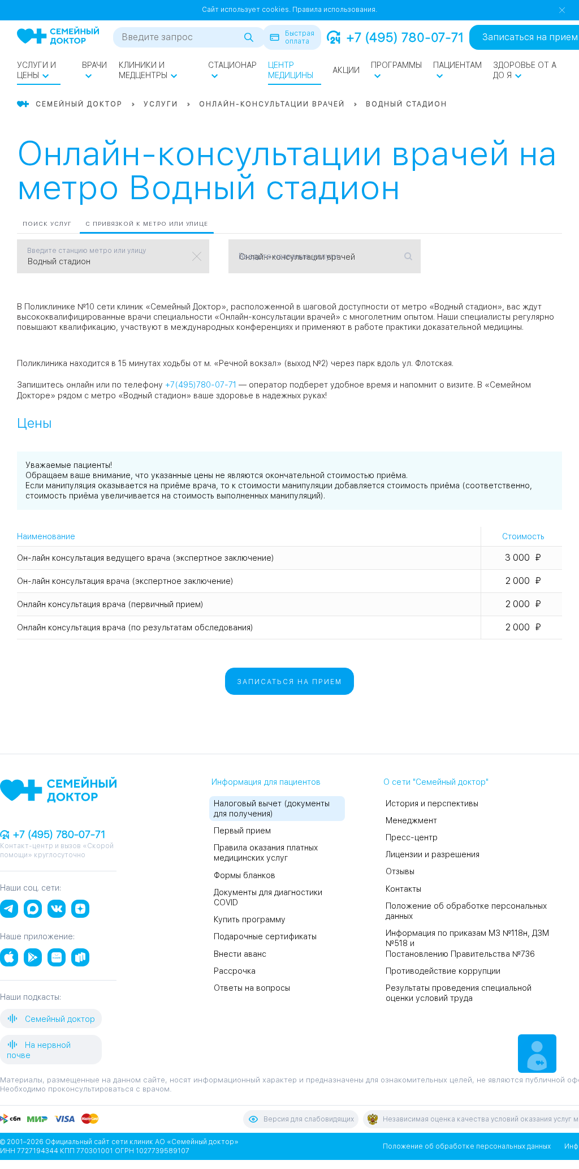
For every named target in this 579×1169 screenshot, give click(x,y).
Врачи (94, 65)
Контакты (403, 888)
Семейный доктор (59, 1019)
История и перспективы (432, 803)
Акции (346, 70)
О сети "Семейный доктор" (436, 782)
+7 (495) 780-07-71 (405, 37)
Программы (396, 65)
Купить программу (250, 919)
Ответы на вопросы (252, 987)
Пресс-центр (412, 837)
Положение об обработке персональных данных (467, 1146)
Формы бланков (244, 875)
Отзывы (400, 871)
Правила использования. (334, 10)
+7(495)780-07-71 (200, 384)
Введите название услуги (288, 256)
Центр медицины (290, 70)
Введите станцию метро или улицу (86, 251)
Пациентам (457, 65)
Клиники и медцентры (143, 70)
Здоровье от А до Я (524, 70)
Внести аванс (240, 954)
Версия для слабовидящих (308, 1119)
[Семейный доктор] (58, 37)
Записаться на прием (289, 682)
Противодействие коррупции (443, 970)
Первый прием (242, 830)
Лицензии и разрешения (432, 854)
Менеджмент (411, 820)
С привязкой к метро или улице (146, 223)
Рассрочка (235, 970)
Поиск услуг (47, 223)
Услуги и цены (36, 70)
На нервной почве (39, 1050)
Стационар (232, 65)
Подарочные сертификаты (265, 936)
